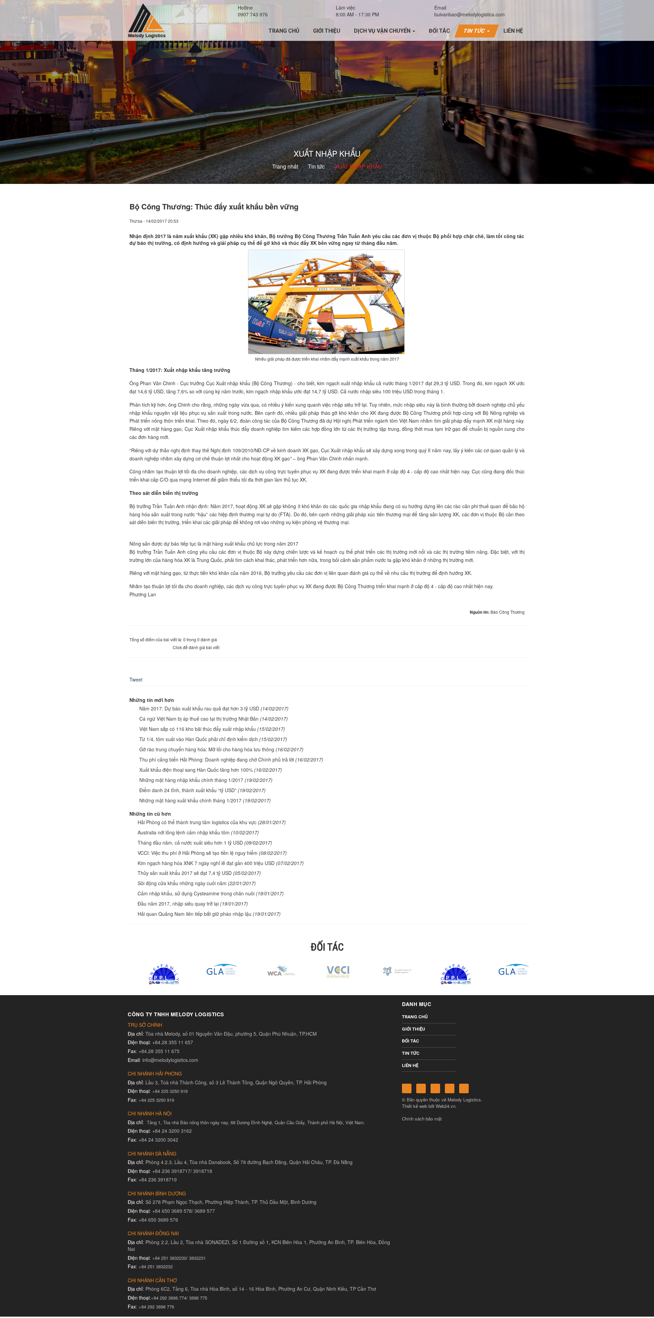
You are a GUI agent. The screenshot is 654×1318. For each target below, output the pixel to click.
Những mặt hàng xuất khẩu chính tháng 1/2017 (190, 800)
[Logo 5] (210, 968)
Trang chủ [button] (283, 31)
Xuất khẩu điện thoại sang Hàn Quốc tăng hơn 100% (196, 769)
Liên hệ (410, 1065)
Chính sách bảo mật (422, 1118)
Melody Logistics (464, 1099)
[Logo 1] (268, 970)
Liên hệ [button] (513, 31)
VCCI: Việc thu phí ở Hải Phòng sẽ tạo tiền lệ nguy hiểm (198, 852)
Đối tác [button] (439, 31)
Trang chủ (415, 1016)
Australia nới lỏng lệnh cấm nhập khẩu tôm (184, 832)
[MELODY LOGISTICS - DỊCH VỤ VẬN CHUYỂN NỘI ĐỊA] (147, 20)
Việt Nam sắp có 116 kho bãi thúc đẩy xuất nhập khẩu (197, 728)
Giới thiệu (413, 1029)
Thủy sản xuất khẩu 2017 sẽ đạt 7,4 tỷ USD (185, 872)
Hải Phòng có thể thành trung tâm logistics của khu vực (197, 822)
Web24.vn (445, 1106)
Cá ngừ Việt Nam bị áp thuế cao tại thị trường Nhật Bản (199, 718)
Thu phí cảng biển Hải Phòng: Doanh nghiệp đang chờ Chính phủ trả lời (216, 759)
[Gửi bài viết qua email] (496, 220)
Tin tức (410, 1053)
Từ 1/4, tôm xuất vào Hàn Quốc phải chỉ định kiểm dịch (198, 739)
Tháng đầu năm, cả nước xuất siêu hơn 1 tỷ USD (190, 842)
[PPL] (152, 973)
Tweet (135, 679)
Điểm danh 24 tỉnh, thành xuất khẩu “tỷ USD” (187, 790)
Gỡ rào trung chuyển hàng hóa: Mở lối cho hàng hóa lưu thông (206, 749)
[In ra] (507, 220)
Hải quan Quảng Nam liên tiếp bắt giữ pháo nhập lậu (194, 913)
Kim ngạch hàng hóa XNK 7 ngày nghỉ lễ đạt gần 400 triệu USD (206, 863)
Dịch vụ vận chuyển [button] (383, 31)
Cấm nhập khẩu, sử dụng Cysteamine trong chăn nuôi (196, 893)
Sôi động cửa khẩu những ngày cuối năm (182, 883)
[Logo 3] (385, 970)
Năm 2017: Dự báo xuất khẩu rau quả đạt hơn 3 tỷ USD (199, 708)
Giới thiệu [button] (326, 31)
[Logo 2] (327, 970)
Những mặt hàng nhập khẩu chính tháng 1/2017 (191, 779)
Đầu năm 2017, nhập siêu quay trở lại (178, 903)
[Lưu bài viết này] (519, 220)
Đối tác (410, 1041)
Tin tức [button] (475, 31)
